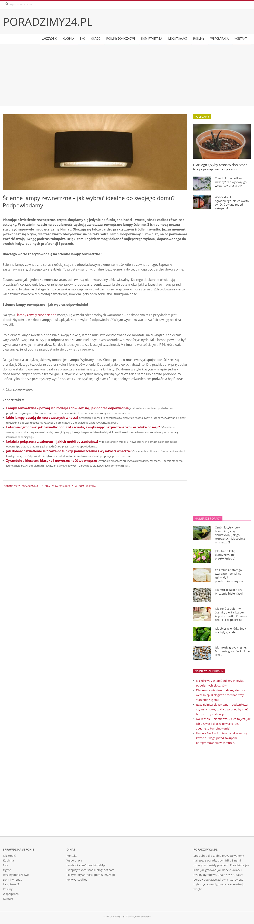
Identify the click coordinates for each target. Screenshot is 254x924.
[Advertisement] (122, 75)
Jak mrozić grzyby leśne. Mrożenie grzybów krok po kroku (232, 651)
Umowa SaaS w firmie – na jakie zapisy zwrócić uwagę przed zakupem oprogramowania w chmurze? (221, 738)
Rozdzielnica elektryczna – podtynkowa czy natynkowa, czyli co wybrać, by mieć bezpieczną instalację (222, 709)
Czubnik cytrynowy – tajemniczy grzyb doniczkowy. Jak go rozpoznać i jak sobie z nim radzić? (230, 534)
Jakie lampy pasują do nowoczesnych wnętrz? (42, 417)
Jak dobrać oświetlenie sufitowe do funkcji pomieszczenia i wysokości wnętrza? (69, 451)
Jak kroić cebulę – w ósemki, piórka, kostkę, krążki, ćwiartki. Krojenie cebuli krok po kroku (231, 614)
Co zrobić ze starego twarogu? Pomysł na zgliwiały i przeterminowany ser (229, 575)
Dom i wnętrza (87, 485)
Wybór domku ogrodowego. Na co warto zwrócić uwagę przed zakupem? (232, 202)
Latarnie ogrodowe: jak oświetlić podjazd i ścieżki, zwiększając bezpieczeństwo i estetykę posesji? (83, 427)
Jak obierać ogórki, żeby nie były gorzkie (230, 630)
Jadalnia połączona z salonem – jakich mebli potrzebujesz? (52, 441)
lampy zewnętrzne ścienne (36, 315)
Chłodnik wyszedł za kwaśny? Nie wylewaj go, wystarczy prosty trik (231, 182)
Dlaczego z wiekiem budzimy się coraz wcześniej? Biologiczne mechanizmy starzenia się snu (221, 695)
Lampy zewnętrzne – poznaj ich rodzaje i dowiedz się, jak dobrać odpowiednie (67, 408)
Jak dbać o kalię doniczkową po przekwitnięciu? (225, 554)
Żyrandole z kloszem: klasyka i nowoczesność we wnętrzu (51, 460)
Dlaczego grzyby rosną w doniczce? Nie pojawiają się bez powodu (220, 167)
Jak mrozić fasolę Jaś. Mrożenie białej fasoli (229, 591)
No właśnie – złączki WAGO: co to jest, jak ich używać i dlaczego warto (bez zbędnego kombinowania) (223, 723)
